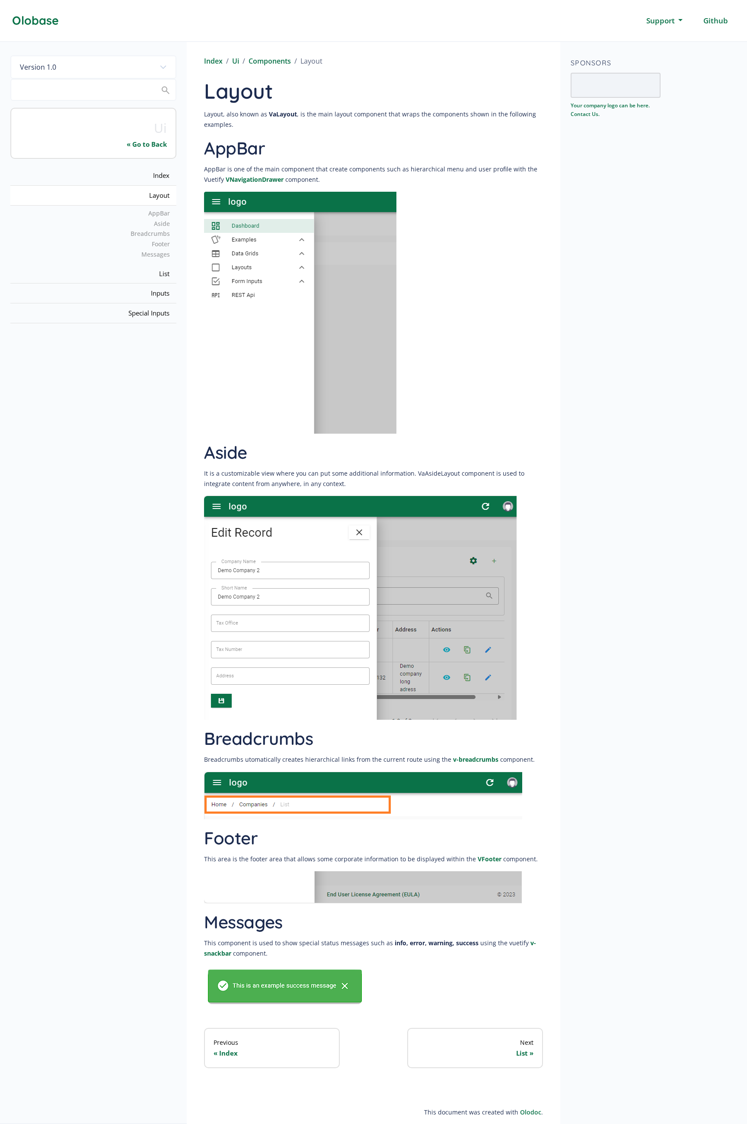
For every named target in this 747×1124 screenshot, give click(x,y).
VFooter (489, 859)
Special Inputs (148, 313)
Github (715, 21)
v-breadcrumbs (475, 759)
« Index (226, 1053)
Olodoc (530, 1112)
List (164, 273)
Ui (235, 61)
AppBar (159, 213)
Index (161, 175)
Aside (162, 223)
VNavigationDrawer (255, 179)
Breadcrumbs (150, 233)
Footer (161, 244)
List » (524, 1053)
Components (270, 61)
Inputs (160, 293)
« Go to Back (147, 144)
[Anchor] (277, 147)
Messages (155, 254)
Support (661, 21)
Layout (159, 195)
